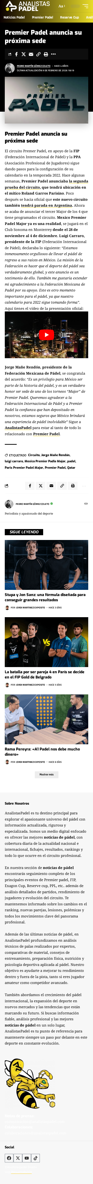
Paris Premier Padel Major (24, 468)
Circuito (34, 455)
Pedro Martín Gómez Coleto (34, 66)
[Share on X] (23, 54)
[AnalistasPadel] (28, 6)
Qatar (71, 468)
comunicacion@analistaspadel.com (35, 1121)
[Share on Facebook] (16, 54)
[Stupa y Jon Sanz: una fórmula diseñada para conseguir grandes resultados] (46, 565)
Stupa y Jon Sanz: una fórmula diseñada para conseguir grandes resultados (45, 597)
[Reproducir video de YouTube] (46, 334)
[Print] (45, 54)
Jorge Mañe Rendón (55, 455)
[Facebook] (9, 1158)
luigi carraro (14, 461)
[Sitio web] (86, 504)
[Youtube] (26, 1158)
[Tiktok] (35, 1158)
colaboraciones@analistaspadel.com (35, 1133)
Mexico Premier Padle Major (45, 461)
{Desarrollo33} (21, 1172)
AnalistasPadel (18, 427)
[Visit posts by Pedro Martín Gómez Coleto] (10, 68)
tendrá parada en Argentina (46, 205)
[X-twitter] (18, 1158)
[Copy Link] (38, 54)
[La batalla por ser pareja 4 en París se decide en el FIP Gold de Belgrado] (46, 642)
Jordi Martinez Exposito (30, 607)
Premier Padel (46, 433)
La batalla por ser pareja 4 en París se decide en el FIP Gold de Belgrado (44, 674)
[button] (61, 6)
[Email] (31, 54)
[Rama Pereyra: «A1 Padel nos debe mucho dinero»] (46, 719)
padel (71, 461)
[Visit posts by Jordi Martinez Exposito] (7, 607)
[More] (53, 54)
